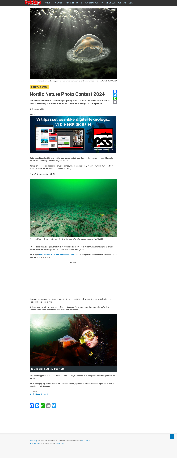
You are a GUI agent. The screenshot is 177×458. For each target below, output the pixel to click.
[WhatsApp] (115, 98)
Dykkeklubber (91, 3)
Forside (48, 3)
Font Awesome (35, 443)
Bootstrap (33, 441)
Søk (131, 3)
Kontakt (122, 3)
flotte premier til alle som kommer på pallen (56, 255)
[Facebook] (115, 91)
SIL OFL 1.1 (60, 443)
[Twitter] (115, 95)
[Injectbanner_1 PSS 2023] (73, 134)
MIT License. (86, 441)
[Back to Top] (172, 436)
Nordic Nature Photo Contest (41, 394)
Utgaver (58, 3)
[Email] (115, 102)
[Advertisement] (73, 278)
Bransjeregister (73, 3)
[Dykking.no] (33, 2)
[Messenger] (37, 405)
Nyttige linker (108, 3)
